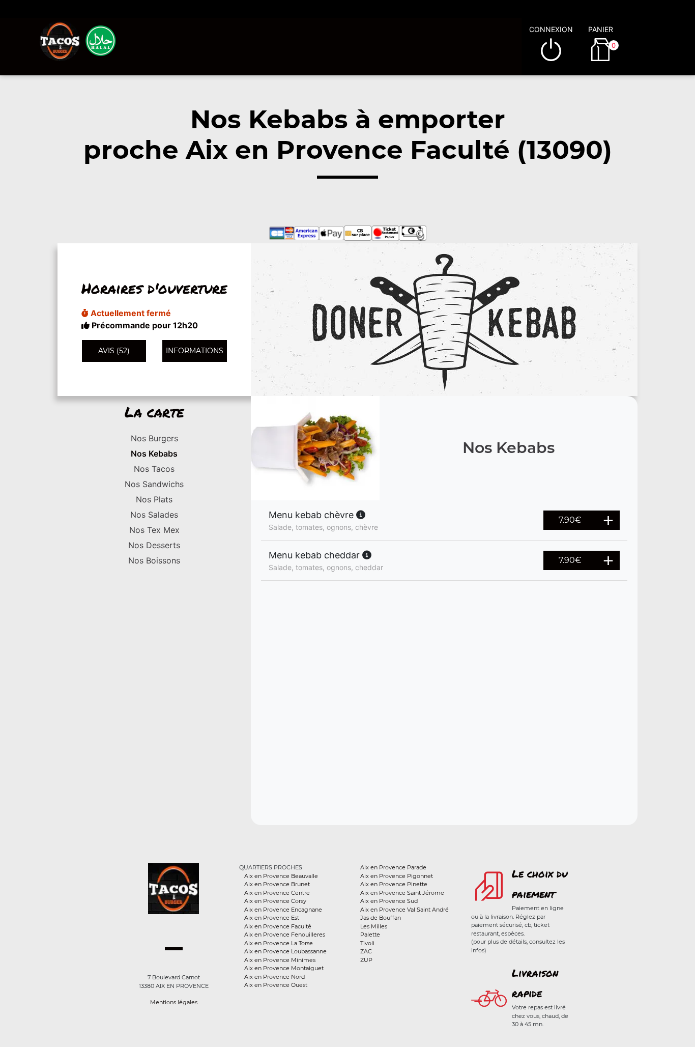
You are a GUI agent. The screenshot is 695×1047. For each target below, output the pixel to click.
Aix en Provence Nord (274, 976)
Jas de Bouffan (380, 917)
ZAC (366, 951)
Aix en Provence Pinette (393, 884)
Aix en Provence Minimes (279, 960)
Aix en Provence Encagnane (283, 909)
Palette (370, 934)
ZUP (366, 960)
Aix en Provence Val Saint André (404, 909)
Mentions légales (173, 1002)
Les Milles (373, 926)
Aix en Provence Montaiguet (284, 968)
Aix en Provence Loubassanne (285, 951)
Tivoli (367, 943)
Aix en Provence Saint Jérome (402, 892)
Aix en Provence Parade (393, 867)
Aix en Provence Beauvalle (281, 876)
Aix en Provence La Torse (278, 943)
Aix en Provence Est (271, 917)
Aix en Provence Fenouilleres (284, 934)
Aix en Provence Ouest (275, 984)
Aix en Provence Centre (277, 892)
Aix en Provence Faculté (277, 926)
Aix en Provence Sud (389, 900)
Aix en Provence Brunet (277, 884)
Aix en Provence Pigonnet (396, 876)
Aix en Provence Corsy (275, 900)
